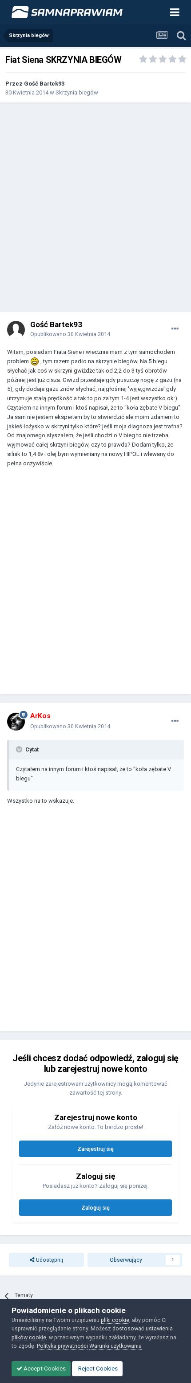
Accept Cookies (44, 1368)
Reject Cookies (97, 1368)
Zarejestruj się (95, 1148)
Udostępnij (49, 1259)
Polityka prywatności (62, 1345)
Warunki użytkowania (115, 1345)
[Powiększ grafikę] (34, 361)
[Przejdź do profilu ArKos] (16, 721)
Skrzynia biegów (77, 92)
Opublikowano (70, 334)
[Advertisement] (95, 207)
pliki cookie (115, 1320)
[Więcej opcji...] (175, 329)
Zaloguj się (95, 1207)
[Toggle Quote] (20, 749)
